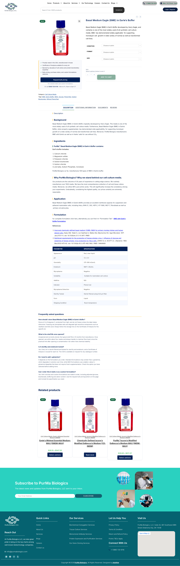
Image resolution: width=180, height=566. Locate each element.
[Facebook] (10, 556)
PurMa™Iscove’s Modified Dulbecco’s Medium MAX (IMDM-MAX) (125, 443)
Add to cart (106, 77)
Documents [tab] (103, 107)
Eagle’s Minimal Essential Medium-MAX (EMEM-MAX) (55, 441)
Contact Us (106, 3)
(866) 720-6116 (53, 86)
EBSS (56, 97)
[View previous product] (137, 17)
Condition (90, 46)
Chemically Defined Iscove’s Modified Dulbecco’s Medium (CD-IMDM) (90, 443)
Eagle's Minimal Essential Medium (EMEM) (59, 437)
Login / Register (170, 9)
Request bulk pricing (60, 80)
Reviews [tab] (113, 107)
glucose (61, 97)
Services (75, 3)
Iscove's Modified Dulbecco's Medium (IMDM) (95, 437)
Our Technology (87, 3)
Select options (55, 455)
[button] (79, 21)
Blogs (113, 3)
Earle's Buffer (50, 97)
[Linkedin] (6, 556)
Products (56, 3)
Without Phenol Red (53, 99)
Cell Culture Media (50, 94)
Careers (97, 3)
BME (43, 97)
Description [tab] (68, 107)
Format (89, 51)
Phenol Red (67, 97)
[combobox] (76, 10)
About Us (66, 3)
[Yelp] (18, 556)
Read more (90, 455)
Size (88, 58)
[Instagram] (14, 556)
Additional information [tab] (85, 107)
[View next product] (140, 17)
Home (49, 3)
